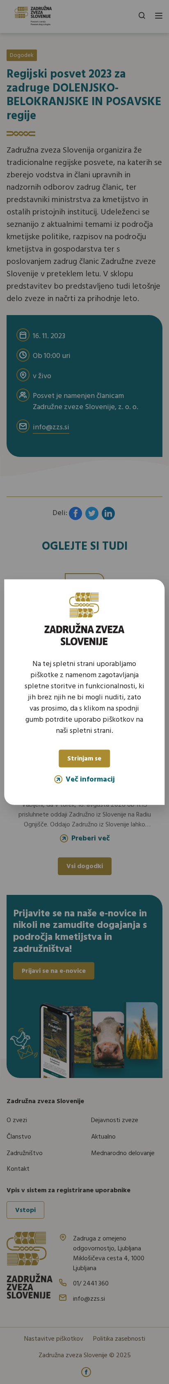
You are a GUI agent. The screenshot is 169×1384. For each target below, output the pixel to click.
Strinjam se (84, 758)
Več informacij (90, 779)
